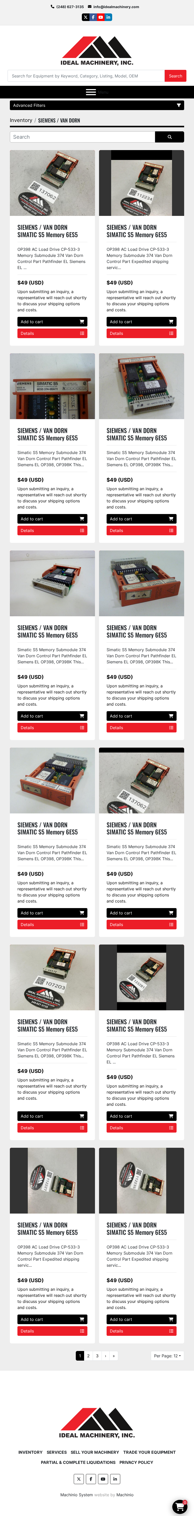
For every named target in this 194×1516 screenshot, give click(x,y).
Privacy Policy (136, 1462)
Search (175, 75)
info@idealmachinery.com (116, 7)
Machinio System (76, 1494)
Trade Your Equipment (149, 1452)
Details (27, 333)
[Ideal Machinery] (96, 1419)
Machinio (125, 1494)
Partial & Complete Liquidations (78, 1462)
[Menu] (91, 92)
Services (57, 1452)
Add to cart (32, 321)
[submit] (169, 136)
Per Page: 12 (166, 1355)
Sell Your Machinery (95, 1452)
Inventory (30, 1452)
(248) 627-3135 (70, 7)
